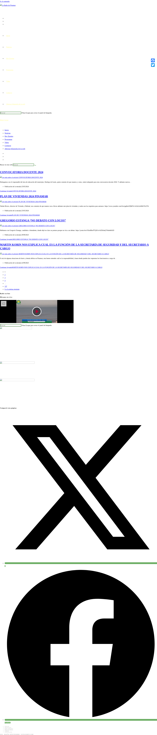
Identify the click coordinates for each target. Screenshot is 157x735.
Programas (8, 139)
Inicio (7, 130)
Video (7, 142)
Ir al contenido (5, 1)
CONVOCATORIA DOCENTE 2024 (21, 172)
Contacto (8, 146)
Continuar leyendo (18, 191)
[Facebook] (153, 60)
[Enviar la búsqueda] (35, 165)
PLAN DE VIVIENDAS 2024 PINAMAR (24, 196)
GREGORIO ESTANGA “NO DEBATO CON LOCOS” (33, 220)
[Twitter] (153, 65)
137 (6, 286)
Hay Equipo (9, 136)
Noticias (7, 133)
